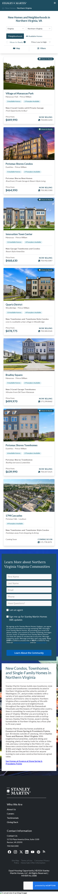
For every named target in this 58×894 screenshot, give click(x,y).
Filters (43, 48)
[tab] (15, 36)
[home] (2, 8)
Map (18, 48)
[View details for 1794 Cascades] (29, 495)
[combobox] (15, 28)
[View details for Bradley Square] (29, 354)
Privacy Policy (41, 642)
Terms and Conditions (21, 642)
